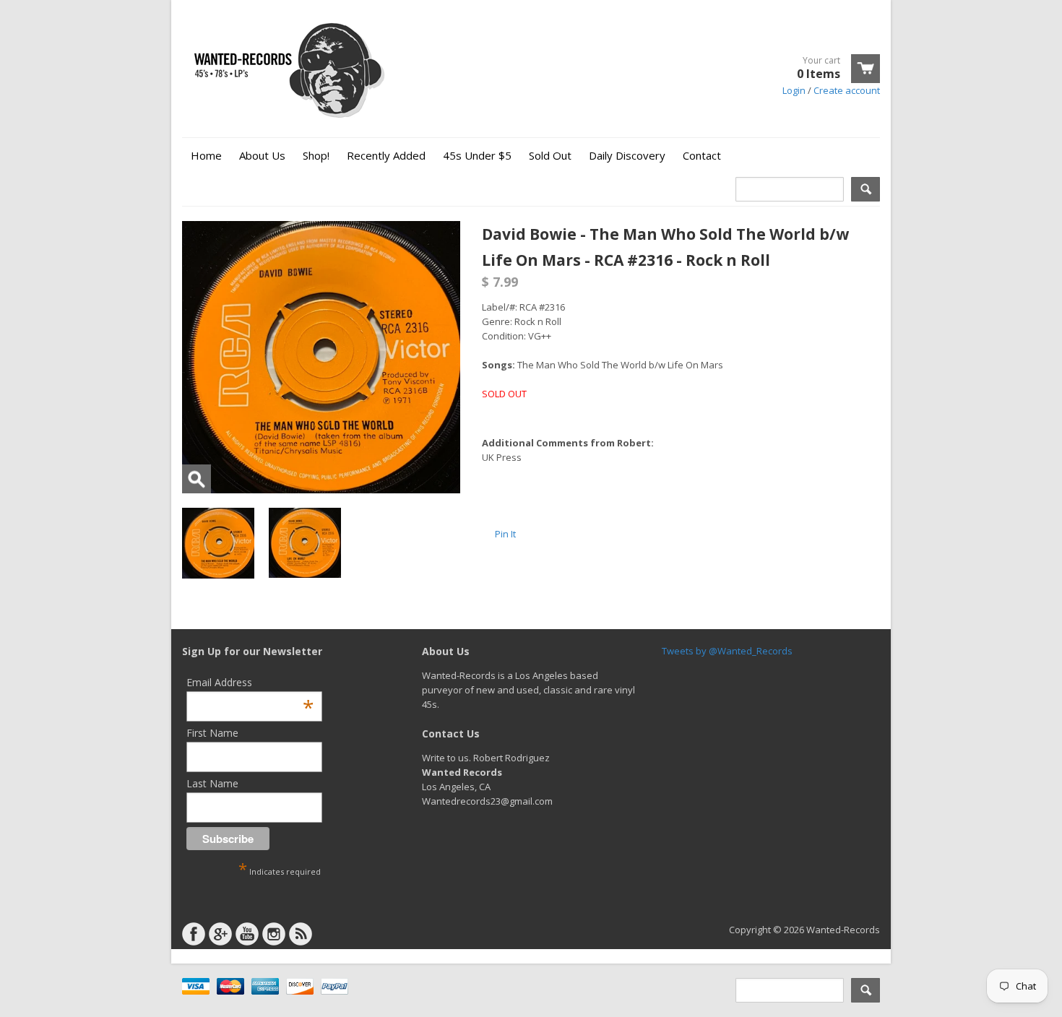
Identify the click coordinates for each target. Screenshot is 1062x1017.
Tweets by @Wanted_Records (727, 650)
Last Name (212, 783)
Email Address (250, 682)
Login (794, 90)
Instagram (273, 933)
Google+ (220, 933)
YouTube (247, 933)
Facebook (193, 933)
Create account (846, 90)
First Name (212, 733)
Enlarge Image (196, 478)
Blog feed (300, 933)
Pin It (505, 533)
